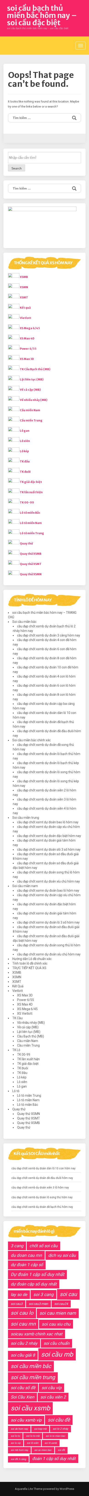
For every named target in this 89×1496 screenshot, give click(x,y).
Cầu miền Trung (31, 420)
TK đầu (25, 461)
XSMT (24, 297)
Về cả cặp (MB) (30, 389)
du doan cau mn (26, 1255)
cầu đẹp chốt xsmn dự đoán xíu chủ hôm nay (49, 954)
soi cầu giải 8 (23, 1355)
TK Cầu (17, 1018)
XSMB (24, 277)
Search (16, 168)
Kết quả (25, 307)
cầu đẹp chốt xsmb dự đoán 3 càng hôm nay (48, 635)
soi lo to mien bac (55, 1435)
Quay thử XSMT (31, 564)
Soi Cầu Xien (22, 1397)
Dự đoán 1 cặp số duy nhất (37, 1274)
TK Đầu (22, 1073)
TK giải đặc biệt (31, 482)
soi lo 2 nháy (60, 1428)
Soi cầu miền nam (25, 886)
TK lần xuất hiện (31, 492)
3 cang (17, 1245)
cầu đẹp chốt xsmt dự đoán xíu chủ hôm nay (48, 881)
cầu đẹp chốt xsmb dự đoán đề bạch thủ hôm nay (42, 1207)
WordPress (66, 1489)
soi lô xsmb (50, 1443)
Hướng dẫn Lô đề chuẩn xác (32, 959)
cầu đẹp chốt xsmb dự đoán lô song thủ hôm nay (42, 1197)
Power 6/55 (28, 348)
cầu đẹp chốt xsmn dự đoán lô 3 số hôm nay (48, 922)
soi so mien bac (43, 1450)
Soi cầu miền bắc (24, 622)
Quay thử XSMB (30, 553)
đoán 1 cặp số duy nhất (54, 1458)
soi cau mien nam (57, 1313)
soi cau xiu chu (56, 1324)
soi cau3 (17, 1304)
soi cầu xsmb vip (26, 1420)
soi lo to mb (32, 1435)
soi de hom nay (19, 1428)
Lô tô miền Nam (31, 523)
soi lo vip (16, 1443)
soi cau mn (23, 1324)
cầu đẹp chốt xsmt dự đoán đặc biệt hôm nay (49, 836)
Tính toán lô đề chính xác (29, 963)
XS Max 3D (27, 359)
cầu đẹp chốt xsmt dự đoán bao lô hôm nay (48, 822)
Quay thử (26, 543)
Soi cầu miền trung (25, 817)
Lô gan (24, 430)
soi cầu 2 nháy (24, 1343)
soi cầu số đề (23, 1387)
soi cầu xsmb (30, 1408)
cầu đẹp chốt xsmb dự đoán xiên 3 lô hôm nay (40, 1187)
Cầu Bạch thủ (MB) (30, 1036)
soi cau (68, 1294)
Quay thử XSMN (31, 574)
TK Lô (16, 1050)
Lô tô (15, 1091)
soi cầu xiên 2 (53, 1397)
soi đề (61, 1450)
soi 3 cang (43, 1294)
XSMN (24, 287)
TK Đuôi (22, 1068)
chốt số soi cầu (43, 1245)
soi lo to (15, 1435)
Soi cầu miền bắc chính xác (31, 740)
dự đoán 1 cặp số (27, 1264)
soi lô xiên (32, 1443)
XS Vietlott (24, 1013)
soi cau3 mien (38, 1304)
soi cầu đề (59, 1420)
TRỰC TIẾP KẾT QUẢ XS (29, 968)
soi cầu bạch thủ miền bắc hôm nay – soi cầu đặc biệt (42, 15)
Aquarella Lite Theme (28, 1489)
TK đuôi (25, 471)
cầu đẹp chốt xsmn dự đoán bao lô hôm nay (48, 890)
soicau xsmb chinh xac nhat (36, 1334)
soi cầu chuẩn (56, 1343)
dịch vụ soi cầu (62, 1255)
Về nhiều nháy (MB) (33, 400)
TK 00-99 (27, 502)
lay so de (19, 1294)
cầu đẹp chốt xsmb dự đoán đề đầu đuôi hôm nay (42, 1178)
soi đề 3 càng (18, 1459)
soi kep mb (40, 1428)
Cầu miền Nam (30, 410)
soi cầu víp (51, 1387)
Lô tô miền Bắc (30, 512)
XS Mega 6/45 (30, 328)
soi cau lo (22, 1313)
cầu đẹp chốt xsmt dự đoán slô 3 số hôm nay (49, 849)
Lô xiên (25, 441)
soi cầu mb (57, 1354)
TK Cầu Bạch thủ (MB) (35, 369)
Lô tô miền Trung (32, 533)
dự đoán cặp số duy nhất (34, 1284)
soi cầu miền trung (33, 1377)
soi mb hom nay (19, 1450)
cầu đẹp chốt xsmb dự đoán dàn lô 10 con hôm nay (43, 1168)
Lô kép (24, 451)
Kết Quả (18, 986)
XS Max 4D (27, 338)
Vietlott (25, 318)
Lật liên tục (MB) (32, 379)
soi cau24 (61, 1304)
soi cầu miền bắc (31, 1366)
